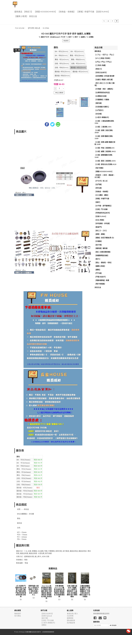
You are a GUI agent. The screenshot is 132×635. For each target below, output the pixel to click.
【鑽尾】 (98, 270)
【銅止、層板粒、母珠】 (103, 262)
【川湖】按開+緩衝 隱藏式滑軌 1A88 (105, 143)
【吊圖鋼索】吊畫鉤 (102, 100)
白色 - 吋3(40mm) (78, 64)
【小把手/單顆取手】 (102, 117)
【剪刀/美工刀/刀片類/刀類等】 (104, 84)
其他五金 (33, 16)
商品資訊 (66, 40)
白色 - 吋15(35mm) (62, 64)
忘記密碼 (70, 616)
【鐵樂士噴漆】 (21, 16)
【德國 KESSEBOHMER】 (45, 12)
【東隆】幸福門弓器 (85, 12)
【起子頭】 (99, 245)
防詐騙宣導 (71, 623)
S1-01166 (46, 28)
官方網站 (17, 616)
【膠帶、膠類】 (100, 234)
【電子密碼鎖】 (100, 284)
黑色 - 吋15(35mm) (77, 56)
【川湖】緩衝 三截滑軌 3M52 (105, 151)
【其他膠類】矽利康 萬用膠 (104, 76)
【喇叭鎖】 (99, 103)
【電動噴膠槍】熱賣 (102, 280)
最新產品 (18, 12)
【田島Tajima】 (102, 12)
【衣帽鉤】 (99, 241)
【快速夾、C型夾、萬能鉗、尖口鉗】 (105, 176)
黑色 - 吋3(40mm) (62, 60)
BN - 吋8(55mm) (61, 56)
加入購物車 (60, 92)
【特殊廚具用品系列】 (103, 213)
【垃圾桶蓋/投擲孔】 (102, 107)
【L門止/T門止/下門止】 (103, 62)
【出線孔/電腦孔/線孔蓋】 (104, 79)
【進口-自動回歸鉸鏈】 (103, 252)
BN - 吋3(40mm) (77, 51)
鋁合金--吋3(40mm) (80, 72)
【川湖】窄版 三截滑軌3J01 (104, 148)
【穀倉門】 (99, 227)
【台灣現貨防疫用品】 (103, 92)
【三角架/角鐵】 (101, 65)
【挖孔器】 (99, 188)
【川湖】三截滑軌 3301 (103, 127)
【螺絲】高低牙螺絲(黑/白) (104, 238)
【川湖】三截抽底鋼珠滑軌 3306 (104, 122)
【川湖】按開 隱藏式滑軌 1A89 (104, 137)
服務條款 (70, 618)
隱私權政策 (71, 620)
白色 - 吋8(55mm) (61, 68)
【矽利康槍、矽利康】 (103, 223)
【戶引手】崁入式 (33, 28)
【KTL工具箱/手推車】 (103, 58)
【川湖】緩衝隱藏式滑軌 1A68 (103, 156)
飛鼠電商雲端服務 (47, 632)
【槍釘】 (98, 202)
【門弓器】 (99, 273)
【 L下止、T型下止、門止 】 (105, 55)
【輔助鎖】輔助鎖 (101, 248)
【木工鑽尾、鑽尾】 (102, 195)
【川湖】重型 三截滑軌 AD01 (105, 161)
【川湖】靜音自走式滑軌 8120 (105, 164)
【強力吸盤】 (99, 168)
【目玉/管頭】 (100, 220)
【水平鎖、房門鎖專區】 (103, 206)
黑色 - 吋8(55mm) (78, 60)
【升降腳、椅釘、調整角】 (104, 89)
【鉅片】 (98, 259)
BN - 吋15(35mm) (61, 51)
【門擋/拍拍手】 (101, 277)
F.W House (19, 28)
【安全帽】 (99, 114)
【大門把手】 (99, 110)
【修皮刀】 (28, 12)
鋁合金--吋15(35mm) (62, 72)
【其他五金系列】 (101, 72)
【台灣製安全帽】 (101, 96)
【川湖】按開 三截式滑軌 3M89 (104, 132)
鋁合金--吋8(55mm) (62, 76)
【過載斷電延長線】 (102, 255)
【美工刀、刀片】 (101, 231)
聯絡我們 (17, 614)
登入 (76, 614)
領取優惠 (113, 625)
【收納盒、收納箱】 (67, 12)
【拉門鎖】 (99, 184)
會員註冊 (70, 614)
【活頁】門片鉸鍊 (101, 209)
